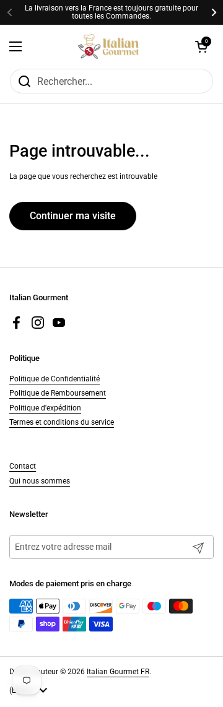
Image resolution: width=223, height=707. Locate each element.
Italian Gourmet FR (118, 671)
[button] (201, 46)
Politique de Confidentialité (54, 379)
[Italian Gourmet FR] (108, 46)
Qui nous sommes (39, 481)
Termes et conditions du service (61, 422)
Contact (22, 466)
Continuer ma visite (73, 216)
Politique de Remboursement (57, 393)
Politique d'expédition (45, 408)
